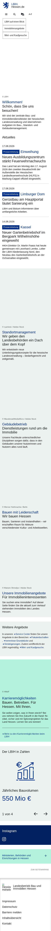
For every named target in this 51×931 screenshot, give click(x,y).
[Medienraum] (22, 14)
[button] (36, 814)
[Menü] (6, 14)
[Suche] (14, 14)
